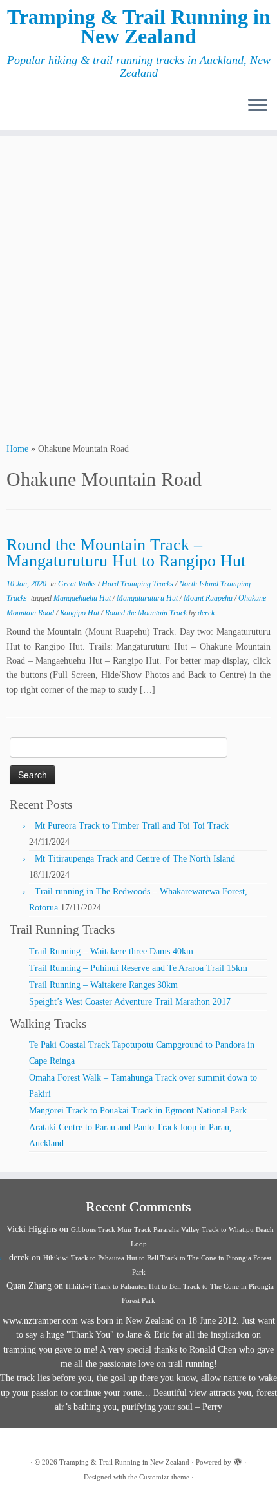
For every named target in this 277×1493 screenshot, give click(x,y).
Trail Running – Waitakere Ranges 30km (103, 985)
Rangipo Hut (80, 612)
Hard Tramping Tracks (138, 583)
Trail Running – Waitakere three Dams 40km (111, 951)
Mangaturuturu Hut (148, 597)
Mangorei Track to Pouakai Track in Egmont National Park (138, 1110)
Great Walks (78, 583)
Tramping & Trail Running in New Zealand (139, 26)
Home (17, 449)
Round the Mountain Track (147, 612)
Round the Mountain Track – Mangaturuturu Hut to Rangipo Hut (125, 553)
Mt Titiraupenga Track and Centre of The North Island (135, 858)
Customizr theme (164, 1477)
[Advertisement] (138, 287)
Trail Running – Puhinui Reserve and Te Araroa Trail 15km (138, 968)
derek (206, 612)
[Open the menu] (257, 106)
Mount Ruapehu (209, 597)
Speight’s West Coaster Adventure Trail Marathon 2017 (130, 1002)
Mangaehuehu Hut (83, 597)
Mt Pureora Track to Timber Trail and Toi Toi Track (132, 826)
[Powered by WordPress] (237, 1460)
